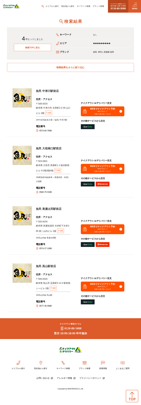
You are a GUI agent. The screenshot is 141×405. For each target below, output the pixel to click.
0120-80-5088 (73, 328)
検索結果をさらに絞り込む (70, 67)
